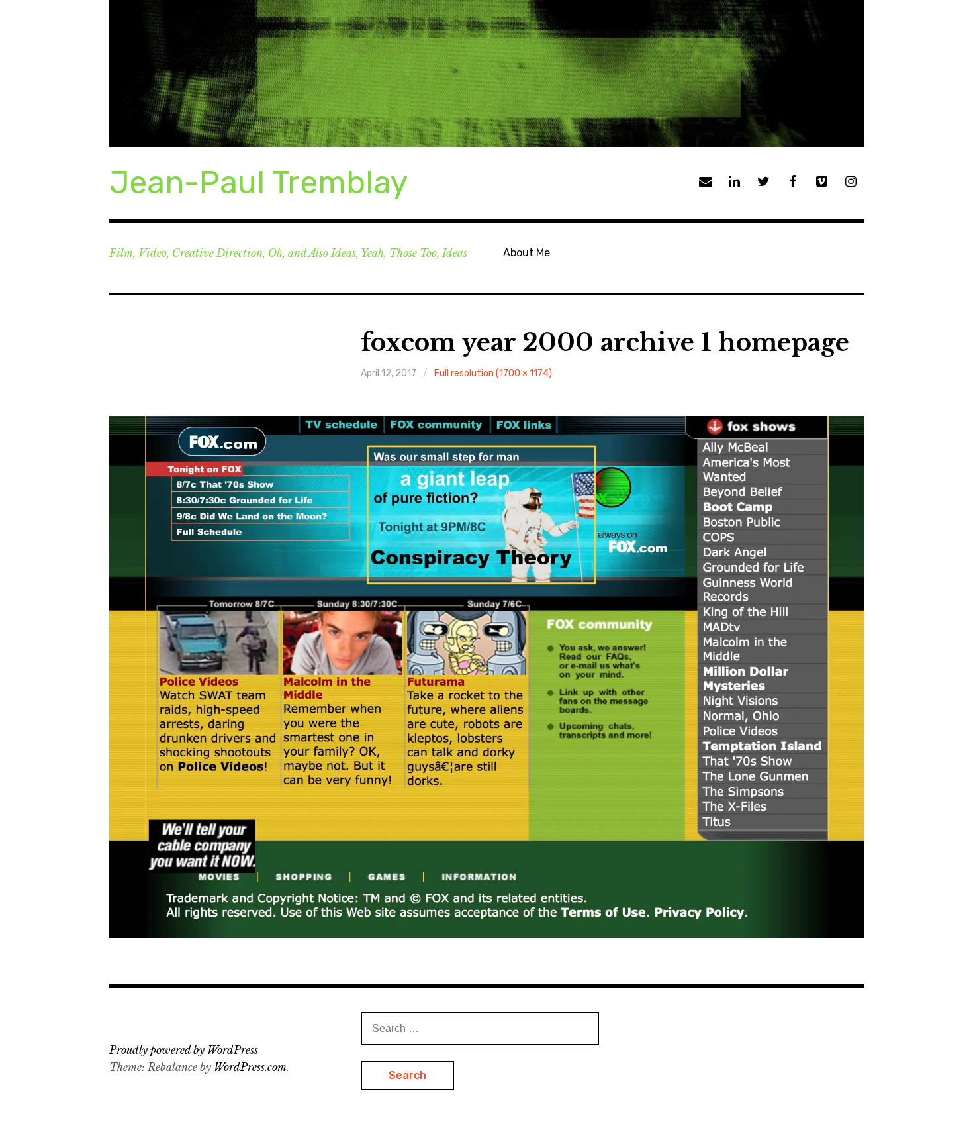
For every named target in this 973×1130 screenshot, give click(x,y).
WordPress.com (250, 1067)
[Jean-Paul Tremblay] (486, 73)
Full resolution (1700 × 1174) (493, 373)
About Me (526, 252)
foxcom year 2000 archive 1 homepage (605, 343)
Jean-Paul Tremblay (258, 182)
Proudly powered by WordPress (183, 1049)
